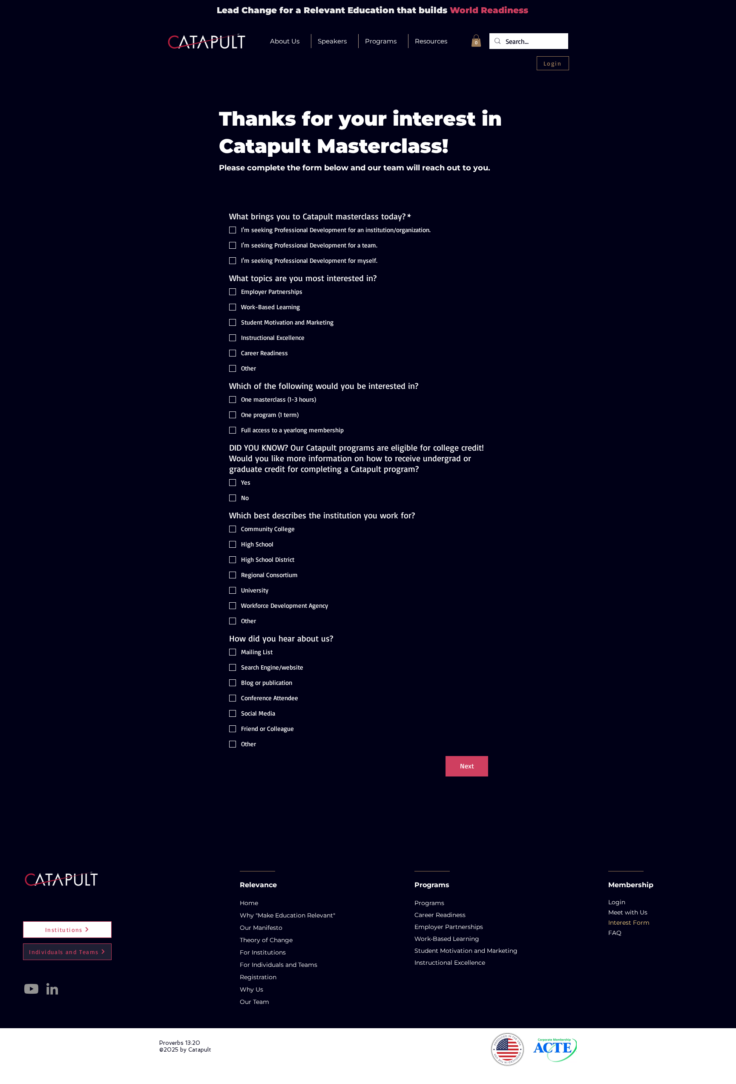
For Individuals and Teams (265, 965)
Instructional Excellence (432, 962)
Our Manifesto (261, 928)
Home (249, 903)
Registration (258, 977)
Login (616, 902)
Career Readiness (432, 915)
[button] (287, 41)
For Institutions (263, 952)
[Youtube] (31, 988)
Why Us (251, 989)
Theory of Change (265, 940)
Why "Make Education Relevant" (265, 915)
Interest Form (629, 922)
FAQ (614, 933)
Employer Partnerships (432, 927)
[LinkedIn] (52, 988)
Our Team (254, 1002)
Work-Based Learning (432, 939)
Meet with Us (627, 912)
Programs (429, 903)
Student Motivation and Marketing (432, 951)
